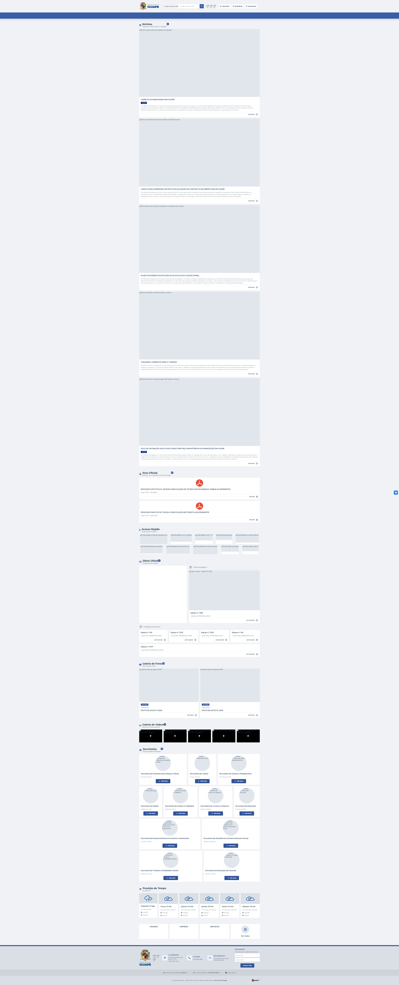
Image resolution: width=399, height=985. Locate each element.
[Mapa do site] (253, 4)
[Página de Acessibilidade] (256, 4)
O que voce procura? (178, 4)
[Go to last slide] (129, 39)
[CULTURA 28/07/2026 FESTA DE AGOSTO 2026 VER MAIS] (169, 282)
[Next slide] (269, 39)
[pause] (202, 22)
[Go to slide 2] (199, 58)
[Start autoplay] (198, 22)
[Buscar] (209, 4)
